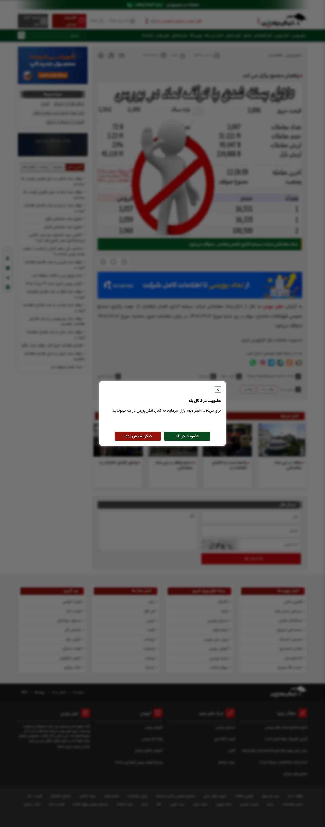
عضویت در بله (187, 436)
